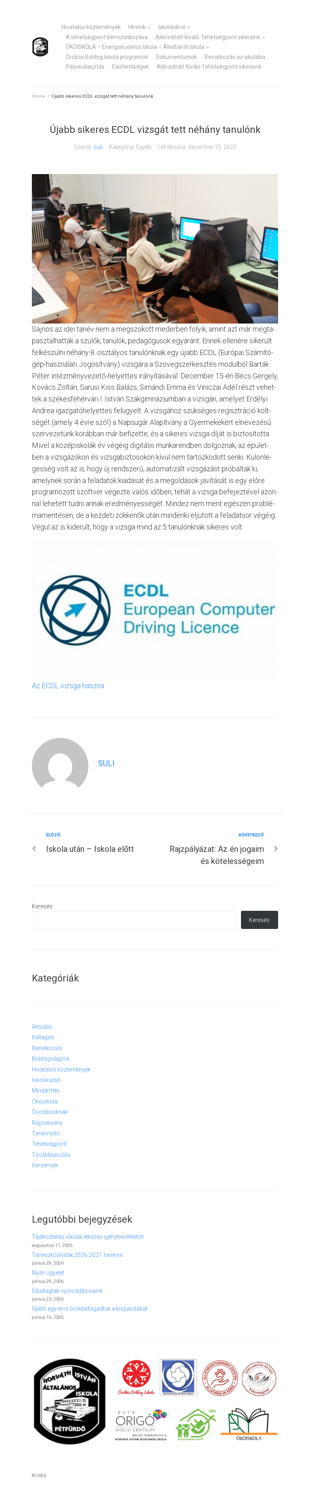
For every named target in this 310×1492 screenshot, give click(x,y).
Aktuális (42, 1026)
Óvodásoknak (50, 1112)
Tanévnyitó (46, 1133)
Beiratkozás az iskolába (235, 57)
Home (38, 96)
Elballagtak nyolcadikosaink (67, 1291)
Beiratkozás (47, 1048)
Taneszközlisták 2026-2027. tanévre (77, 1255)
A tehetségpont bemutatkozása (107, 37)
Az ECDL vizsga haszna (68, 685)
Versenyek (45, 1165)
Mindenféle (45, 1090)
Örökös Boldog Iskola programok (107, 57)
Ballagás (43, 1037)
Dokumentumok (176, 57)
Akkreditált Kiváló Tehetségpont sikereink (207, 37)
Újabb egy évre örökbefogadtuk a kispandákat (89, 1308)
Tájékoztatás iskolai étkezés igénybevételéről (88, 1237)
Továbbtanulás (51, 1155)
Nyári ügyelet (48, 1272)
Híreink (137, 27)
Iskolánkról (171, 27)
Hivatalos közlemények (91, 27)
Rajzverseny (47, 1123)
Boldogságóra (50, 1058)
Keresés (42, 906)
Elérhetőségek (130, 66)
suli (98, 147)
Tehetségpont (49, 1144)
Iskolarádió (46, 1080)
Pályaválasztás (85, 66)
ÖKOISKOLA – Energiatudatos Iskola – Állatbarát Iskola (135, 47)
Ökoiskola (45, 1101)
